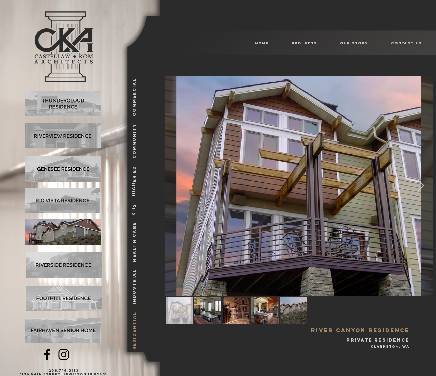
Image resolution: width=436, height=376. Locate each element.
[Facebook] (47, 354)
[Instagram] (64, 354)
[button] (298, 43)
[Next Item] (421, 185)
